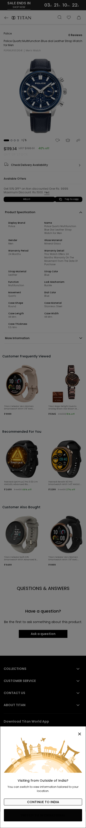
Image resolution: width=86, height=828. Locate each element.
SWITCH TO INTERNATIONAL (43, 815)
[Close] (43, 731)
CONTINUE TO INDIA (43, 802)
